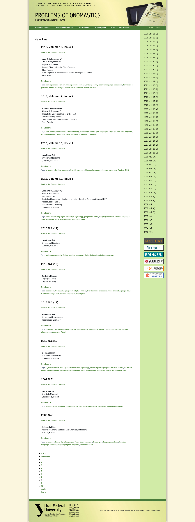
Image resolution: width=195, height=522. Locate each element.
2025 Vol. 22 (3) (151, 38)
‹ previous (45, 456)
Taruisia (121, 170)
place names (46, 332)
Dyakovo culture (52, 368)
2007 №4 (148, 216)
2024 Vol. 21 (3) (151, 50)
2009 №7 (47, 379)
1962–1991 (149, 232)
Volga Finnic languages (95, 370)
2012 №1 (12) (150, 184)
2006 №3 (148, 220)
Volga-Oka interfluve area (116, 370)
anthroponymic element (55, 85)
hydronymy (97, 442)
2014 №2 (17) (150, 165)
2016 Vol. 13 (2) (151, 149)
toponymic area (78, 219)
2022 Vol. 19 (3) (151, 73)
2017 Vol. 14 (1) (151, 145)
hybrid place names (78, 291)
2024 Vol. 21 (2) (151, 53)
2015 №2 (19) (49, 228)
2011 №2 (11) (150, 188)
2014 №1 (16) (150, 169)
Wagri (63, 332)
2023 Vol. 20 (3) (151, 61)
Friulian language (62, 170)
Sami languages (47, 219)
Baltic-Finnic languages (55, 217)
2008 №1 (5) (149, 212)
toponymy (61, 134)
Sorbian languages (67, 293)
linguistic (128, 131)
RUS (151, 28)
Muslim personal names (86, 88)
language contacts (116, 131)
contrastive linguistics (88, 406)
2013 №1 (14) (150, 176)
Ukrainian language (115, 406)
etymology (118, 85)
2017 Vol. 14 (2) (151, 141)
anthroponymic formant (75, 85)
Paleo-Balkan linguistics (95, 255)
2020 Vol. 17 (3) (151, 97)
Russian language (48, 134)
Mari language (53, 370)
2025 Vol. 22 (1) (151, 46)
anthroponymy (92, 85)
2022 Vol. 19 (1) (151, 81)
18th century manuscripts (56, 131)
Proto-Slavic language (117, 291)
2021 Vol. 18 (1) (151, 93)
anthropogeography (54, 255)
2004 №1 (148, 228)
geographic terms (91, 217)
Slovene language (92, 170)
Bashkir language (106, 85)
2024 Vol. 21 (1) (151, 57)
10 (42, 486)
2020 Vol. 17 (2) (151, 101)
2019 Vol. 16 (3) (151, 113)
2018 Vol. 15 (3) (151, 125)
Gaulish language (77, 170)
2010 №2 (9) (149, 196)
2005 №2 (148, 224)
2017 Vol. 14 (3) (151, 137)
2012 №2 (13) (150, 180)
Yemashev (93, 134)
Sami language (56, 445)
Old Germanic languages (97, 291)
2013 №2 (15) (150, 173)
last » (43, 492)
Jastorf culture (105, 329)
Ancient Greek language (55, 406)
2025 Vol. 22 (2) (151, 42)
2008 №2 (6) (149, 208)
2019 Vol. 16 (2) (151, 117)
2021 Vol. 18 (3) (151, 85)
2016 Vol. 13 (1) (151, 153)
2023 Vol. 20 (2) (151, 65)
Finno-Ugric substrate (83, 442)
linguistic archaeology (120, 329)
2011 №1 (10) (150, 192)
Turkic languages (73, 134)
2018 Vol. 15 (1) (151, 133)
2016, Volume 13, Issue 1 (57, 47)
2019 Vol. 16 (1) (151, 121)
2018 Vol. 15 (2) (151, 129)
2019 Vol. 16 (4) (151, 109)
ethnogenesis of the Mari (70, 368)
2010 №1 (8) (149, 200)
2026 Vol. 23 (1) (151, 34)
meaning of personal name (65, 88)
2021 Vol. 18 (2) (151, 89)
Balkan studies (69, 255)
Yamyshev (84, 134)
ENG (158, 28)
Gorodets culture (116, 368)
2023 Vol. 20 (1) (151, 69)
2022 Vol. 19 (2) (151, 77)
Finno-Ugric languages (99, 131)
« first (43, 453)
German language (62, 291)
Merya (83, 370)
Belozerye (70, 217)
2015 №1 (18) (150, 161)
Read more (46, 81)
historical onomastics (79, 329)
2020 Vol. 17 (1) (151, 105)
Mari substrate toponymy (70, 370)
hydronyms (93, 329)
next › (43, 489)
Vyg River (75, 445)
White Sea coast (86, 445)
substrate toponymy (109, 170)
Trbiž (127, 170)
